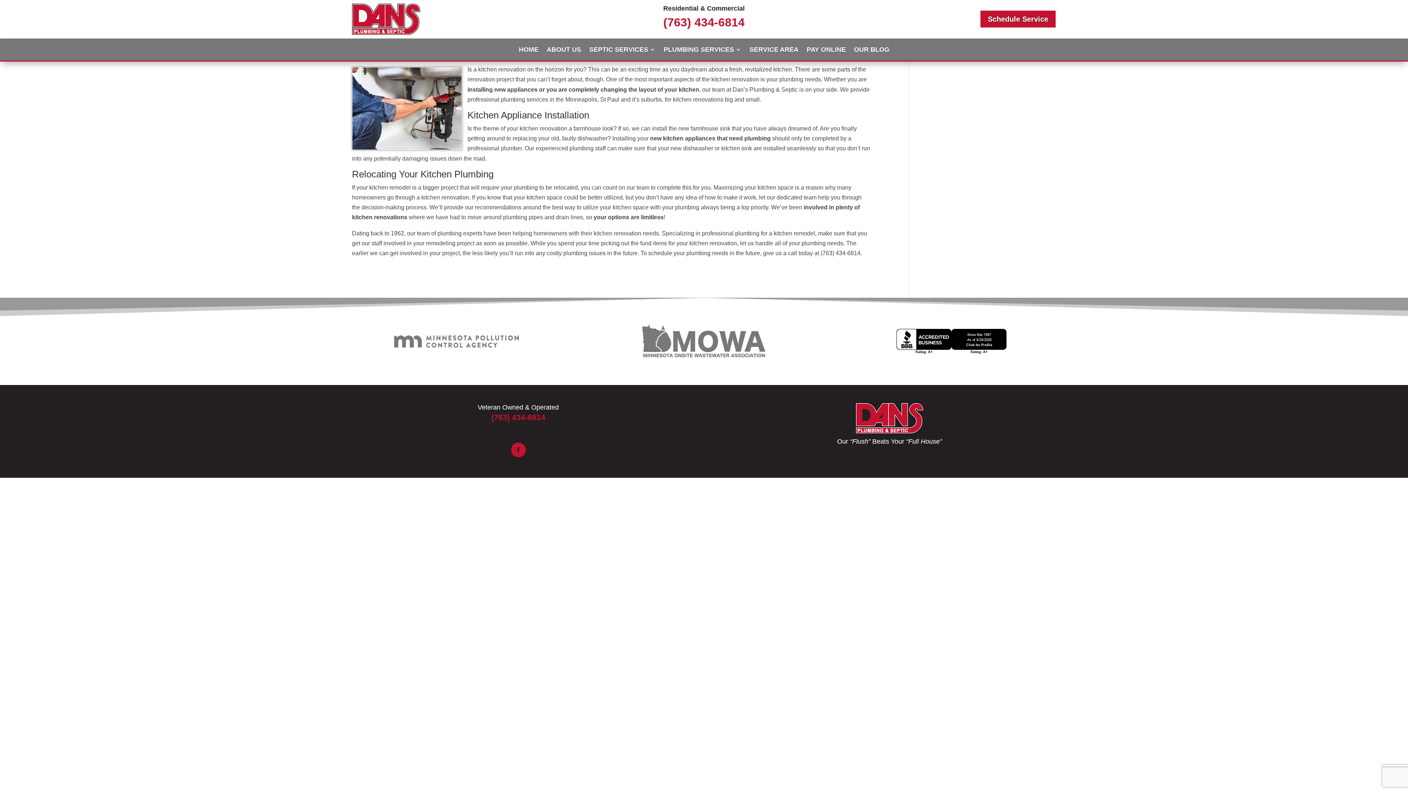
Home (529, 50)
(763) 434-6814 (704, 22)
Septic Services (618, 50)
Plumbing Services (699, 50)
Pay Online (826, 50)
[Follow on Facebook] (518, 450)
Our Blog (872, 50)
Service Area (774, 50)
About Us (564, 50)
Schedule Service (1018, 19)
